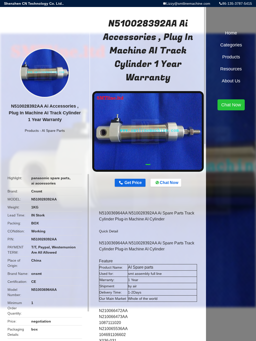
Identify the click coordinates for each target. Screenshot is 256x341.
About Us (231, 80)
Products (32, 131)
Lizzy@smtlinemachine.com (188, 3)
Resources (231, 68)
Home (231, 32)
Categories (231, 44)
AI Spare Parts (53, 131)
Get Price (133, 182)
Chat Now (169, 182)
